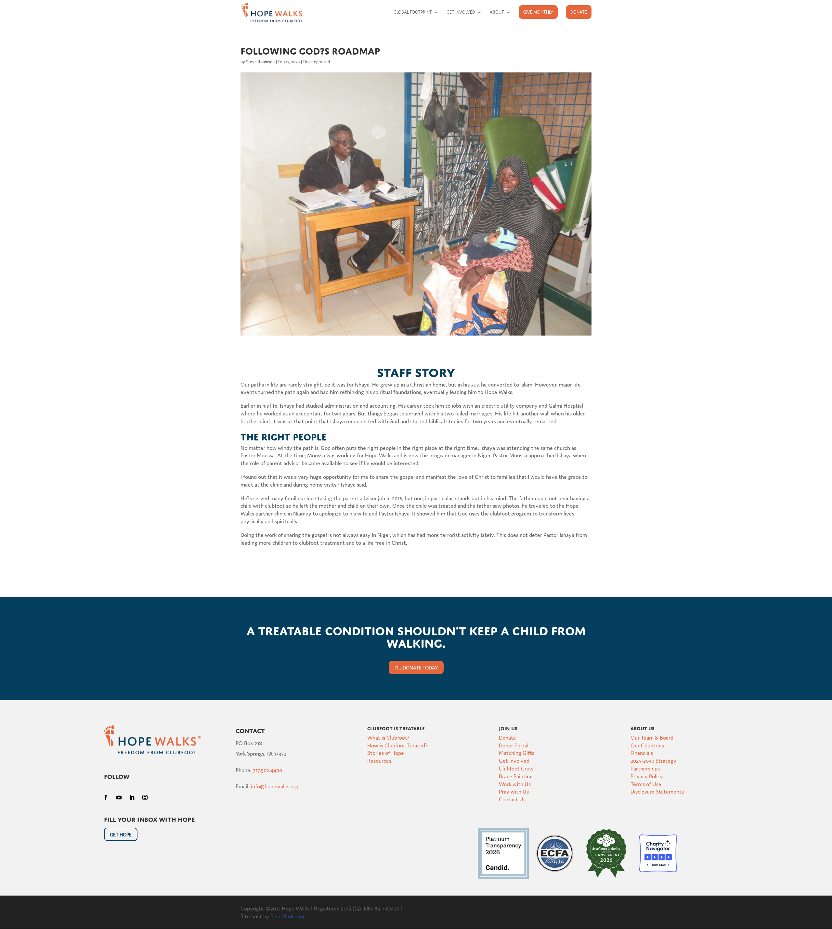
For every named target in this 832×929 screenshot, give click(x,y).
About (497, 12)
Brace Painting (516, 775)
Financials (641, 752)
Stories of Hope (385, 752)
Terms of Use (645, 783)
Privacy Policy (646, 775)
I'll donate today (416, 667)
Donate (578, 12)
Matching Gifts (516, 752)
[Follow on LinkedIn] (132, 797)
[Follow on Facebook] (106, 797)
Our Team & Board (651, 737)
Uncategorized (316, 61)
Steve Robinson (260, 61)
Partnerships (645, 768)
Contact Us (512, 798)
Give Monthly (538, 12)
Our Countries (647, 745)
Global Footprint (413, 12)
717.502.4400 (267, 769)
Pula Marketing (288, 915)
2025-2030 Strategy (653, 760)
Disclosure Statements (657, 791)
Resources (379, 760)
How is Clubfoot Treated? (397, 745)
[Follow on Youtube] (119, 797)
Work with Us (515, 783)
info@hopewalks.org (274, 786)
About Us (642, 727)
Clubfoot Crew (516, 768)
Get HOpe (121, 834)
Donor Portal (513, 745)
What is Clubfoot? (388, 737)
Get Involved (461, 12)
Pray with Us (514, 791)
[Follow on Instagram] (145, 797)
